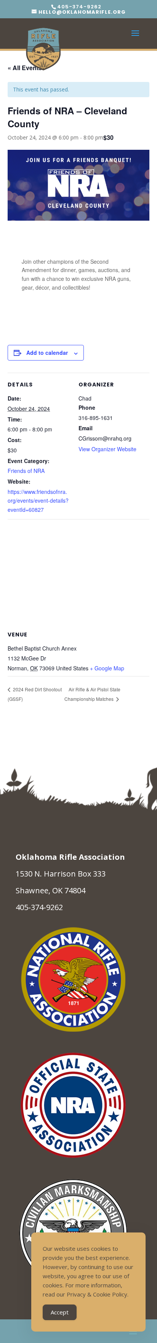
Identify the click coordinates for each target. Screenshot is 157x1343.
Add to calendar (47, 352)
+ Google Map (107, 668)
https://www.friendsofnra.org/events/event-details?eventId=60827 (38, 501)
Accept (60, 1312)
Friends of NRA (26, 470)
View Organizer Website (107, 449)
